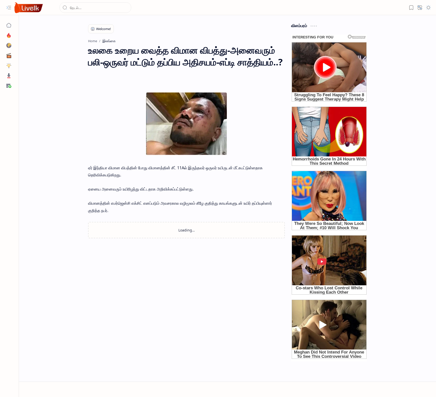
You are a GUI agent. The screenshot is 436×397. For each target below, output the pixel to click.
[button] (9, 7)
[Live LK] (29, 7)
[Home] (9, 25)
